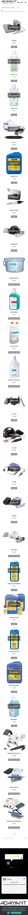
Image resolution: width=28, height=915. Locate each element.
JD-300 (14, 482)
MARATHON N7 (14, 787)
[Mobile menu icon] (25, 2)
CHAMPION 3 (14, 244)
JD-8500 (14, 516)
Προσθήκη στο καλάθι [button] (14, 284)
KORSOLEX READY (14, 685)
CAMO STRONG (14, 210)
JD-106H (14, 448)
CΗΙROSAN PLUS (14, 278)
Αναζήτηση (25, 838)
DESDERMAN (14, 312)
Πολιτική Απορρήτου (16, 912)
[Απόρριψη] (26, 910)
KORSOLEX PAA (14, 617)
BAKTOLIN (14, 108)
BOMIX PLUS (14, 176)
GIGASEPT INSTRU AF (14, 380)
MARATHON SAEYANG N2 (14, 821)
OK (8, 912)
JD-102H (14, 414)
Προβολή (14, 46)
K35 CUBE (14, 549)
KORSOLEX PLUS (14, 651)
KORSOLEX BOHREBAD (14, 583)
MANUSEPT (14, 719)
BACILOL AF (14, 74)
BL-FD (14, 142)
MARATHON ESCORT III (14, 753)
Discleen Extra (14, 346)
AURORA (14, 40)
